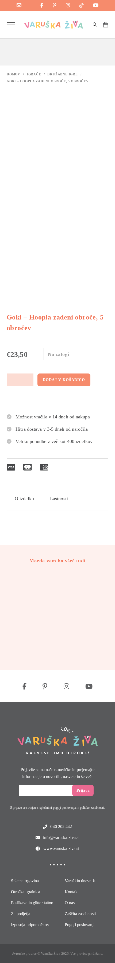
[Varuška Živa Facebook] (41, 5)
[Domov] (53, 25)
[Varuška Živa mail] (19, 5)
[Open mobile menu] (11, 24)
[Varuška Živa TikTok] (81, 5)
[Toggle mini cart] (105, 24)
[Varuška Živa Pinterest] (54, 5)
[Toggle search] (95, 24)
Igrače (34, 74)
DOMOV (13, 74)
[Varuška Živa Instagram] (68, 5)
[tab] (24, 498)
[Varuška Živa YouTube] (95, 5)
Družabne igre (62, 74)
